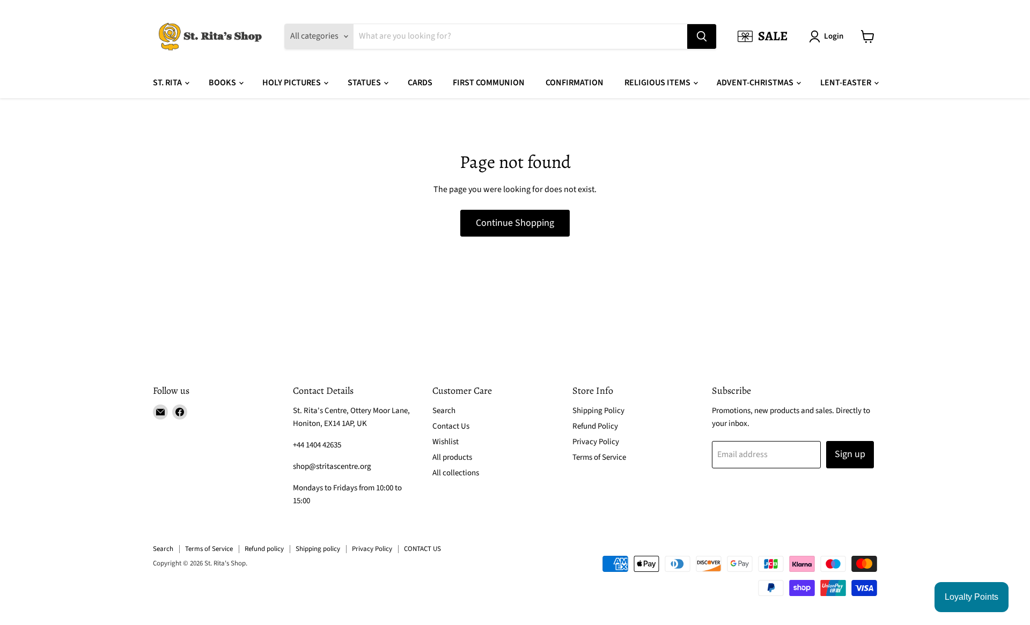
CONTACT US (422, 549)
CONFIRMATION (575, 83)
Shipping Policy (598, 410)
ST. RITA (168, 83)
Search (443, 410)
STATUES (365, 83)
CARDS (420, 83)
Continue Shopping (515, 223)
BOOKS (223, 83)
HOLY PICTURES (292, 83)
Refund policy (264, 549)
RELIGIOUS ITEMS (658, 83)
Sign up (850, 454)
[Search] (701, 36)
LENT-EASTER (846, 83)
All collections (455, 473)
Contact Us (450, 426)
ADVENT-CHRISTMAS (756, 83)
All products (452, 457)
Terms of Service (599, 457)
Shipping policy (318, 549)
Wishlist (445, 441)
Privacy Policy (595, 441)
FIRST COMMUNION (489, 83)
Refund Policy (595, 426)
